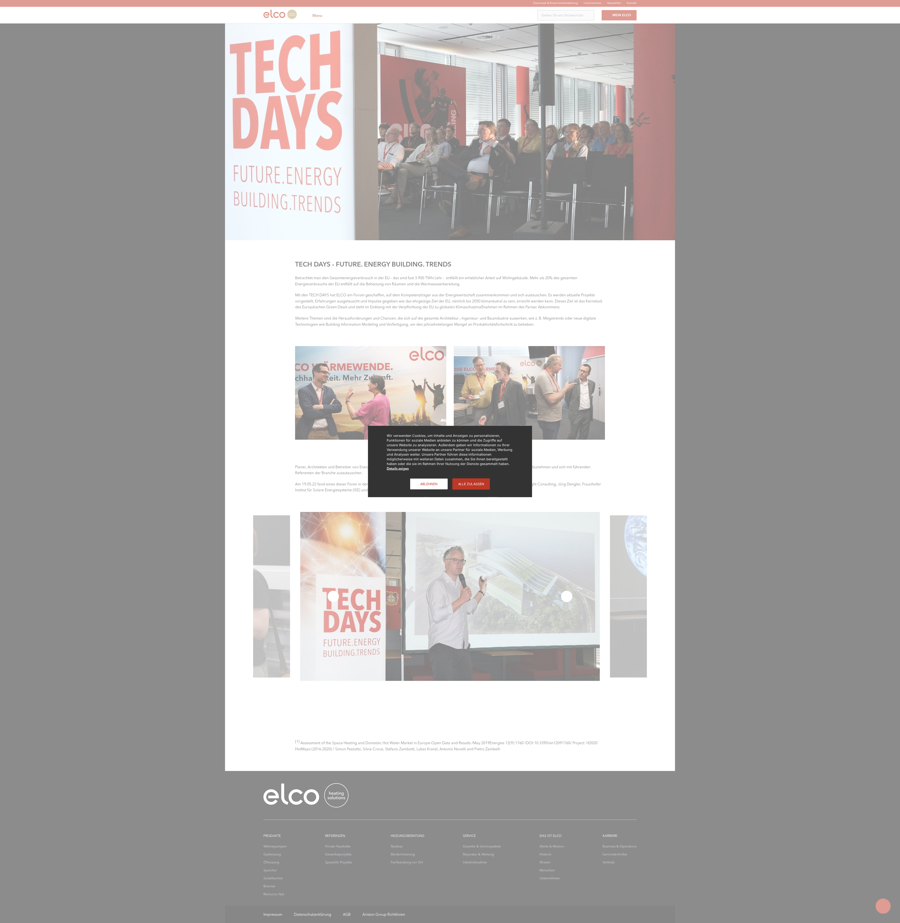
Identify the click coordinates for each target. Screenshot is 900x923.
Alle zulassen (471, 484)
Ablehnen (429, 484)
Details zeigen (398, 468)
